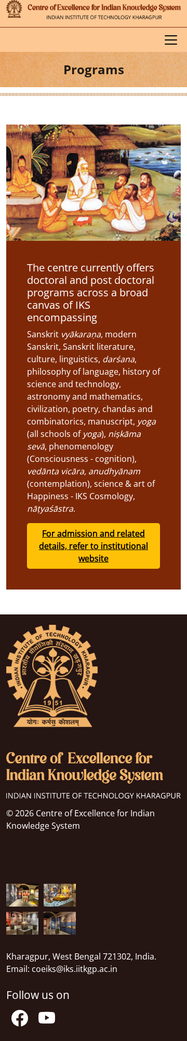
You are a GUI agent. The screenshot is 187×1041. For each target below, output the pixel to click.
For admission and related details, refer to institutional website (93, 546)
